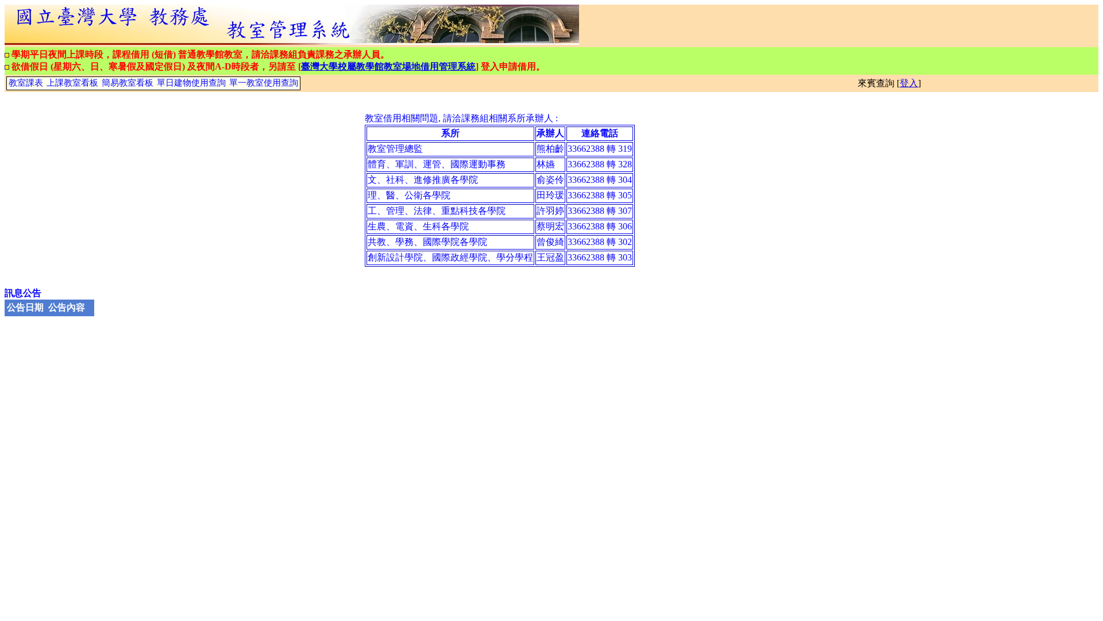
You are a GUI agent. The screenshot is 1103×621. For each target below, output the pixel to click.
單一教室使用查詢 (263, 82)
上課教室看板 (72, 82)
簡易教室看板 (127, 82)
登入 (909, 83)
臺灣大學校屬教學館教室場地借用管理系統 (388, 66)
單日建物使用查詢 (191, 82)
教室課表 (26, 82)
